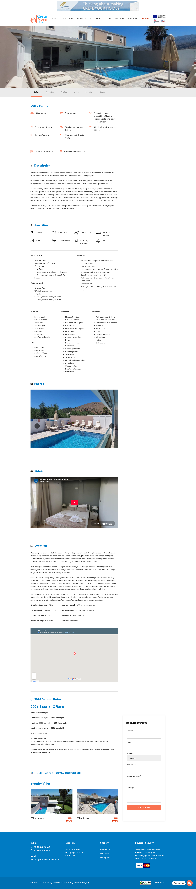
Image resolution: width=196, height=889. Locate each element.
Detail (36, 92)
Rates (102, 92)
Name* (130, 731)
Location (89, 92)
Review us (132, 18)
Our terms (104, 853)
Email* (129, 742)
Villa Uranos (37, 818)
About (99, 18)
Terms (108, 18)
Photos (64, 92)
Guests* (130, 753)
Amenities (50, 92)
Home (54, 18)
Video (76, 92)
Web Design (69, 882)
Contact (119, 18)
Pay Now (145, 18)
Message (131, 787)
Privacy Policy (105, 857)
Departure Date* (134, 776)
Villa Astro (83, 818)
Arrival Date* (132, 765)
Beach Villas (67, 18)
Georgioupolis (84, 18)
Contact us (105, 849)
